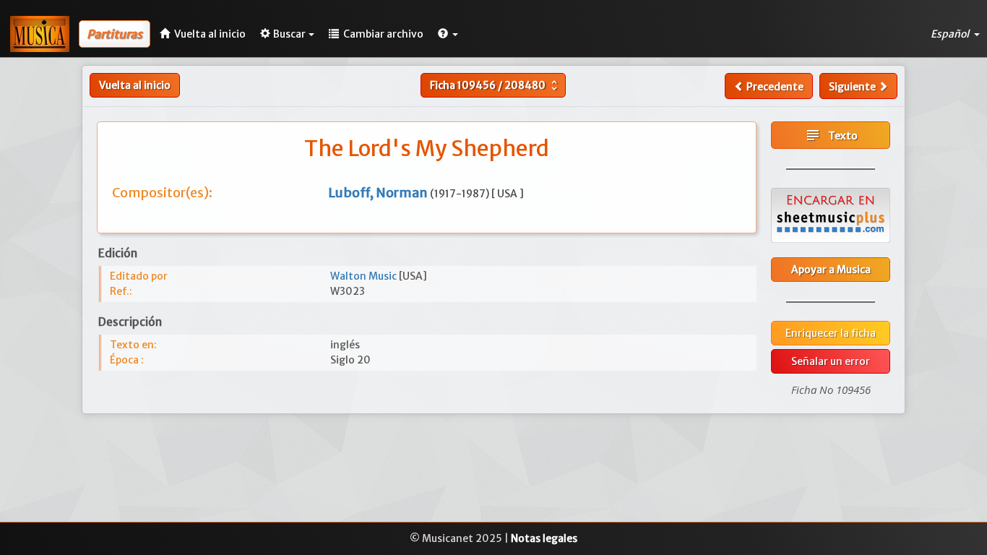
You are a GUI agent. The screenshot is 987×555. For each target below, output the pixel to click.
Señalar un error (830, 361)
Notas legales (544, 538)
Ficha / (495, 85)
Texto (831, 135)
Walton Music (364, 276)
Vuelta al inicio (135, 85)
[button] (448, 34)
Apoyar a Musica (831, 269)
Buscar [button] (289, 33)
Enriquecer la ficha (830, 333)
